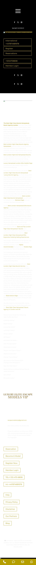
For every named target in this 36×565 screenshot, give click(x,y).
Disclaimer (10, 509)
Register (9, 48)
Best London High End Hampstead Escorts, (17, 155)
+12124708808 (11, 61)
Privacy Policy (12, 502)
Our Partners (11, 516)
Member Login (12, 66)
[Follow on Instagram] (21, 22)
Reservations (11, 53)
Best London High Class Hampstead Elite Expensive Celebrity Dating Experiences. (16, 235)
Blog (8, 523)
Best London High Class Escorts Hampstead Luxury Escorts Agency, (17, 173)
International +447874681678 (12, 42)
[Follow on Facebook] (14, 22)
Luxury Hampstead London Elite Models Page (18, 163)
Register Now (11, 463)
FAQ (7, 495)
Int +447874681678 (14, 484)
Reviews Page (19, 200)
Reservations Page (12, 295)
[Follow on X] (18, 22)
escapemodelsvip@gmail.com (17, 420)
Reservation (11, 449)
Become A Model (13, 456)
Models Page (28, 247)
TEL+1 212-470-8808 (14, 477)
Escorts (20, 229)
